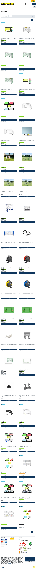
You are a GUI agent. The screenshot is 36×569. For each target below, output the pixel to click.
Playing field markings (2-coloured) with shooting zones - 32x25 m (26, 319)
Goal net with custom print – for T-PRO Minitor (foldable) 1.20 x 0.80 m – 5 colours (26, 498)
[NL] (11, 1)
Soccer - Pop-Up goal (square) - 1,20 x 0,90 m (26, 216)
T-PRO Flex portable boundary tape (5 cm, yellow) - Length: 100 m (9, 293)
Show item (8, 43)
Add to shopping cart (27, 43)
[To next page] (34, 20)
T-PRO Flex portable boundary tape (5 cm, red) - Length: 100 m (26, 268)
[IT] (8, 1)
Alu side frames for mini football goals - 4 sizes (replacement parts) (26, 370)
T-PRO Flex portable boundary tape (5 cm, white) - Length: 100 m (8, 268)
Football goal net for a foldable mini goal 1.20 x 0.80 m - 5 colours (27, 447)
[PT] (13, 1)
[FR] (6, 1)
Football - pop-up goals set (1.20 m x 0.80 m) (26, 242)
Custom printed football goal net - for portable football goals (9, 523)
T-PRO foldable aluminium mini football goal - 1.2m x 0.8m (27, 90)
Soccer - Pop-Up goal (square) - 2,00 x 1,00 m (8, 242)
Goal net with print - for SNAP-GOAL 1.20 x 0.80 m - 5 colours (27, 523)
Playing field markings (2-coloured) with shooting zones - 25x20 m (8, 319)
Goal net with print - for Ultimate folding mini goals (8, 497)
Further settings (3, 567)
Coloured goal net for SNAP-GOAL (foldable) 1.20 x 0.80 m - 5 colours (8, 472)
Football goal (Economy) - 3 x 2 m (24, 191)
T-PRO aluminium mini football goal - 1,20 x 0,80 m (26, 38)
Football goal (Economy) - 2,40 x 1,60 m (7, 191)
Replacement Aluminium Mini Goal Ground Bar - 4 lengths (8, 370)
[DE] (2, 1)
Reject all (30, 559)
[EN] (4, 1)
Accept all (30, 557)
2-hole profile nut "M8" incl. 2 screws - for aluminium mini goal (27, 396)
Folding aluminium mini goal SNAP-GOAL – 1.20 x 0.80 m (8, 39)
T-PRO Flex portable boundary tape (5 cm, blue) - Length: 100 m (26, 293)
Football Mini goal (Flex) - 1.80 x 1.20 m (7, 216)
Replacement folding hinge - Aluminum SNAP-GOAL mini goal (9, 421)
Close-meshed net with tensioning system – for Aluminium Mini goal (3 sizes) (26, 472)
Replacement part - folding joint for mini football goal (8, 344)
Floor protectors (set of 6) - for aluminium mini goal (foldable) (26, 421)
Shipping (5, 70)
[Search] (34, 7)
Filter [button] (33, 16)
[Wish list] (31, 4)
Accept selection (30, 561)
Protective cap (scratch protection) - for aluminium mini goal (8, 396)
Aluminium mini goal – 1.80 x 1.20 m (6, 89)
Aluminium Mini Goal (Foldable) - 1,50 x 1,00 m (8, 140)
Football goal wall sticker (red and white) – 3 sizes (26, 140)
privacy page (9, 563)
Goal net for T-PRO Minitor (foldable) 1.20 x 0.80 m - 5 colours (9, 447)
